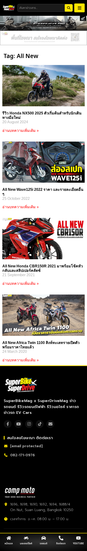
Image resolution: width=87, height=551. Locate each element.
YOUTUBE (78, 543)
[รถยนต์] (43, 538)
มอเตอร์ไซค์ (26, 543)
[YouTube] (18, 424)
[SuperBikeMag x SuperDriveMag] (22, 385)
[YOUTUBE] (78, 538)
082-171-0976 (22, 455)
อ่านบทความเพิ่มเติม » (20, 131)
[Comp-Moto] (20, 492)
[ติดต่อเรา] (61, 538)
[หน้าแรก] (8, 538)
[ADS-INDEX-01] (43, 38)
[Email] (50, 424)
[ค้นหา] (69, 8)
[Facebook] (8, 424)
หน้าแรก (9, 543)
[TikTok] (40, 424)
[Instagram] (29, 424)
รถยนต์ (43, 543)
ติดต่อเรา (61, 543)
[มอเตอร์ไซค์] (26, 538)
